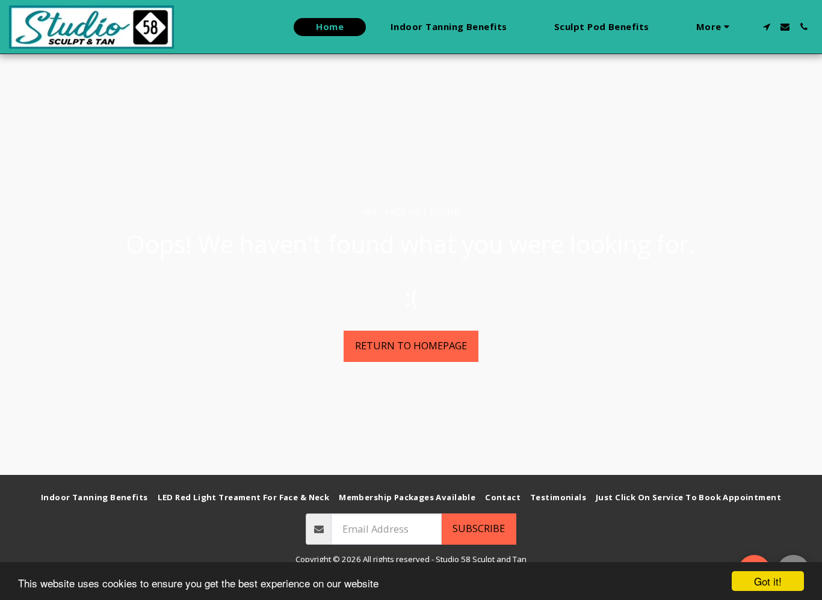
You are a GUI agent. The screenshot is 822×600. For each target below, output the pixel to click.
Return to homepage (411, 345)
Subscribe (479, 528)
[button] (766, 26)
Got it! (768, 581)
